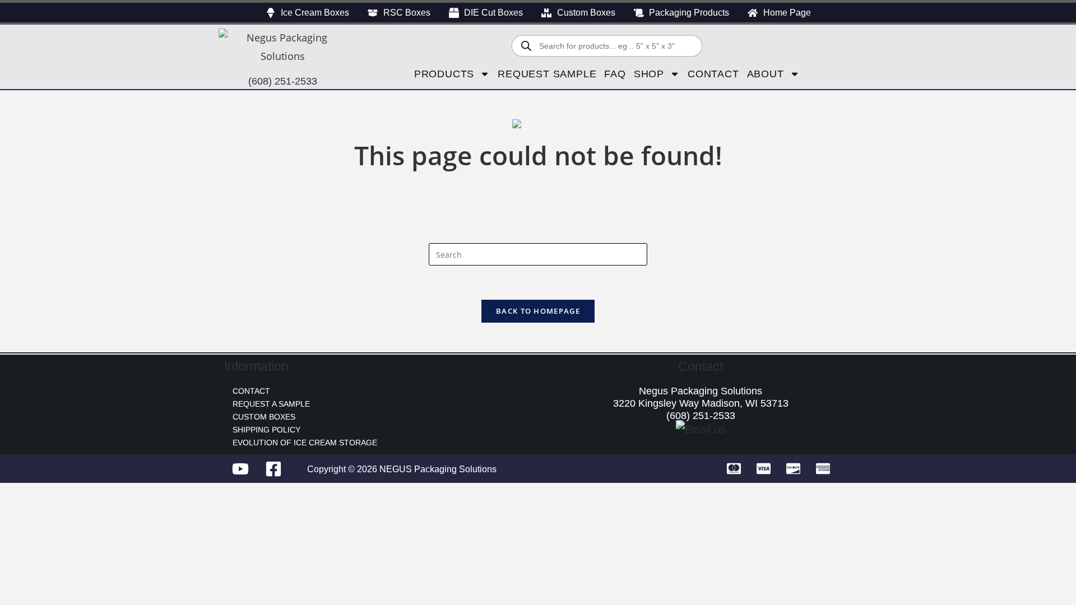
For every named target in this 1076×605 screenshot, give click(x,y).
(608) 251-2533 (282, 81)
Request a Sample (271, 403)
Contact (713, 74)
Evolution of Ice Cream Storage (305, 442)
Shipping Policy (266, 429)
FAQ (614, 74)
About (765, 74)
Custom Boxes (264, 416)
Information (256, 366)
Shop (649, 74)
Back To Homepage (538, 311)
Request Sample (547, 74)
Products (444, 74)
